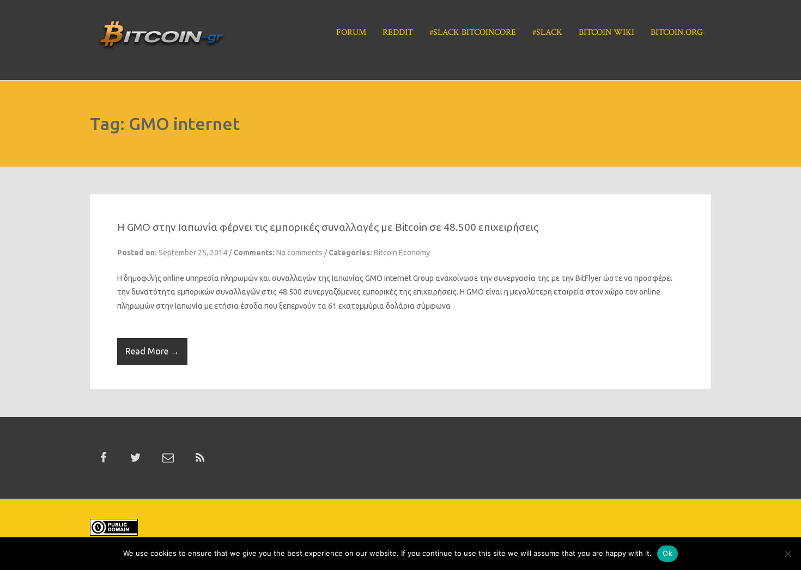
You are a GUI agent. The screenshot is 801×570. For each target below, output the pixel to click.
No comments (299, 252)
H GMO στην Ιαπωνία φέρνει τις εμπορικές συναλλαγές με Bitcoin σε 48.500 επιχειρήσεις (327, 227)
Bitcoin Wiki (606, 32)
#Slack (547, 32)
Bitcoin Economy (402, 252)
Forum (351, 32)
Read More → (152, 351)
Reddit (398, 32)
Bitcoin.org (677, 32)
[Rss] (200, 457)
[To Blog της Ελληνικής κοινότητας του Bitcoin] (161, 39)
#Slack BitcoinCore (472, 32)
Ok (667, 553)
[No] (787, 553)
